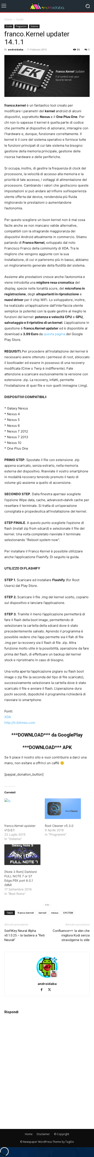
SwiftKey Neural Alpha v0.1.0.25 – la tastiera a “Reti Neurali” (24, 935)
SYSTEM (68, 912)
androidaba (15, 49)
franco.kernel (26, 912)
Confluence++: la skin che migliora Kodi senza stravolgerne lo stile (71, 935)
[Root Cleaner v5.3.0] (63, 808)
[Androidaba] (47, 6)
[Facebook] (43, 990)
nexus (54, 912)
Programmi (21, 26)
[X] (51, 990)
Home (8, 19)
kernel (42, 912)
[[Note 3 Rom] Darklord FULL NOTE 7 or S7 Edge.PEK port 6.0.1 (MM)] (22, 854)
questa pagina (54, 334)
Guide (20, 19)
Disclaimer (43, 1134)
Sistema (34, 26)
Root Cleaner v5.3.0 (59, 826)
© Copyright (61, 1134)
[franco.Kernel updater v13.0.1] (22, 808)
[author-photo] (47, 977)
